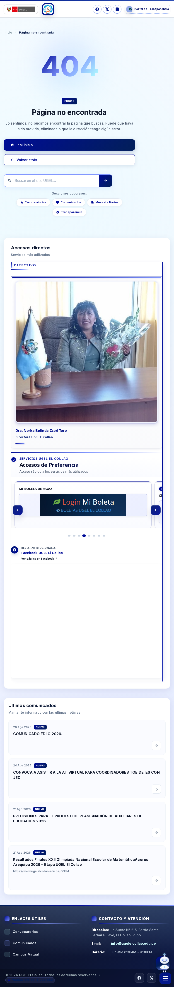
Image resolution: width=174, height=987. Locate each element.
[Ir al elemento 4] (84, 535)
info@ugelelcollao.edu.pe (133, 943)
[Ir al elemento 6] (94, 535)
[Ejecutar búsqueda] (105, 181)
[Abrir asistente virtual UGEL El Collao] (162, 964)
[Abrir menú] (165, 978)
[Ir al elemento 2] (74, 535)
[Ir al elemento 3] (79, 535)
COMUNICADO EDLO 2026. (37, 734)
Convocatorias (35, 202)
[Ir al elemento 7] (99, 535)
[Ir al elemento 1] (69, 535)
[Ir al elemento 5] (89, 535)
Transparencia (71, 212)
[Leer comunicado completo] (156, 745)
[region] (86, 510)
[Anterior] (18, 510)
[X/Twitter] (107, 9)
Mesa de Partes (106, 202)
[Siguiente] (155, 510)
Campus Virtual (26, 954)
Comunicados (70, 202)
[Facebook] (97, 9)
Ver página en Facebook (37, 558)
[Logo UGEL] (48, 9)
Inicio (8, 32)
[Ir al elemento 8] (104, 535)
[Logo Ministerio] (21, 9)
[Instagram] (117, 9)
